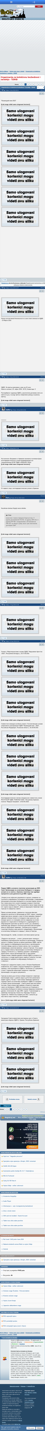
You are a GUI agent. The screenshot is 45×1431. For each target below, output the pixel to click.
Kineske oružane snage (10, 1296)
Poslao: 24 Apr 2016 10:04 (19, 410)
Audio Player (7, 1201)
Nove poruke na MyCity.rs (9, 1192)
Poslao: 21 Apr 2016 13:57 (12, 287)
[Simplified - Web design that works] (31, 1407)
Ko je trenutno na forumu (9, 1337)
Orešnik (5, 1249)
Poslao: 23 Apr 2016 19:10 (12, 377)
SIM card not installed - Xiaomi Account (15, 1216)
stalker (8, 410)
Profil (4, 279)
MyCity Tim (17, 1424)
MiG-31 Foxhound (8, 1176)
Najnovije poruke (14, 1386)
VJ (2, 90)
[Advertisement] (22, 45)
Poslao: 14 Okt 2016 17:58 (19, 877)
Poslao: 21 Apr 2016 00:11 (12, 90)
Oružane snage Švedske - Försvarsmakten (16, 1291)
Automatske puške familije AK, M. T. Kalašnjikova (18, 1171)
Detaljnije (22, 1344)
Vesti (26, 1392)
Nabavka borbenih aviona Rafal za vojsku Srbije (17, 1244)
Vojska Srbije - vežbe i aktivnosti (13, 1185)
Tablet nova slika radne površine (13, 1220)
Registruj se (5, 283)
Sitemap (23, 1386)
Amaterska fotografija (9, 1196)
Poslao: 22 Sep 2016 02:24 (12, 641)
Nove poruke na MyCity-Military (11, 1152)
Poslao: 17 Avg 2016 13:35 (12, 604)
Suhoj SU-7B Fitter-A (9, 1181)
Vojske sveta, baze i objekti (17, 71)
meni (11, 2)
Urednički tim (31, 1386)
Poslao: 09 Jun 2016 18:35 (17, 497)
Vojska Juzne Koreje (9, 1300)
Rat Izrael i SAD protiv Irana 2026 (13, 1239)
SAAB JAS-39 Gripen (9, 1166)
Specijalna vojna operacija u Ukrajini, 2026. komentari (19, 1161)
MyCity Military (4, 71)
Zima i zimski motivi (9, 1211)
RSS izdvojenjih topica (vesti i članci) (14, 1326)
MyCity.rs (30, 1392)
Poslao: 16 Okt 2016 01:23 (12, 1007)
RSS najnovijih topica (9, 1316)
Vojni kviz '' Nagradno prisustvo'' (12, 1156)
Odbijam (39, 1428)
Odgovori (7, 1106)
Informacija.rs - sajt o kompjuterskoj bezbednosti (18, 1206)
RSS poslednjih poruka (10, 1321)
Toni (7, 498)
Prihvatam (31, 1428)
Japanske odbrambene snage (12, 1305)
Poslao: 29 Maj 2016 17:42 (12, 448)
